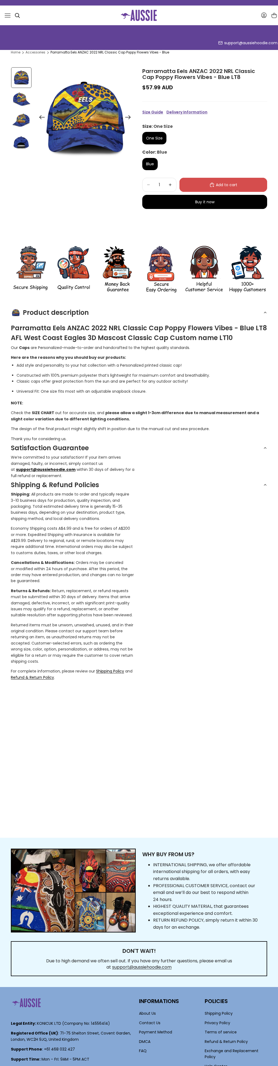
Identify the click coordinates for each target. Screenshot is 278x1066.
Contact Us (149, 1023)
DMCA (144, 1041)
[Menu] (7, 15)
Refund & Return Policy (32, 677)
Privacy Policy (217, 1023)
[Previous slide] (40, 118)
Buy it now (204, 202)
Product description (56, 312)
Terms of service (221, 1032)
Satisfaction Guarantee (50, 447)
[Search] (17, 15)
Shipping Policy (110, 671)
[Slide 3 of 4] (21, 121)
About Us (147, 1013)
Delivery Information (186, 112)
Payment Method (155, 1032)
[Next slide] (130, 118)
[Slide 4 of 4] (21, 142)
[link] (30, 269)
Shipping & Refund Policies (55, 484)
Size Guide (152, 112)
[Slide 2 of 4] (21, 99)
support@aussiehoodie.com (250, 43)
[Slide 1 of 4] (21, 77)
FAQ (143, 1051)
